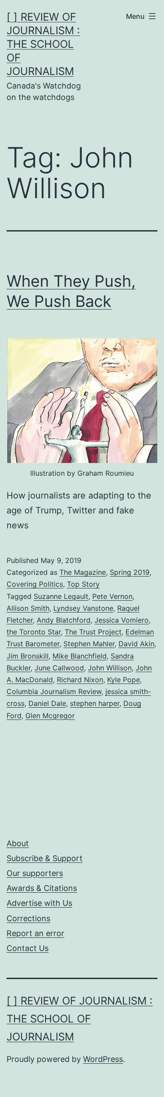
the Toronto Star (34, 631)
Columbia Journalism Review (54, 691)
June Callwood (59, 667)
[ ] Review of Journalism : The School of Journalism (43, 44)
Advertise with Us (39, 903)
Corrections (28, 918)
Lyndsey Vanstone (83, 608)
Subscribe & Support (45, 858)
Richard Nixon (80, 679)
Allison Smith (28, 608)
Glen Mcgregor (50, 715)
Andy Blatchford (64, 620)
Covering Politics (35, 584)
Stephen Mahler (89, 643)
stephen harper (94, 703)
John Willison (110, 667)
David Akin (136, 643)
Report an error (35, 933)
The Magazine (82, 572)
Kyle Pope (123, 679)
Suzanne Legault (61, 596)
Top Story (83, 584)
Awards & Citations (42, 888)
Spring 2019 (130, 572)
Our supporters (35, 873)
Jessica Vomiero (121, 620)
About (18, 843)
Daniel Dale (47, 703)
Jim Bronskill (28, 656)
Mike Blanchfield (79, 656)
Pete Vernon (112, 596)
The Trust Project (93, 631)
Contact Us (28, 948)
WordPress (103, 1059)
